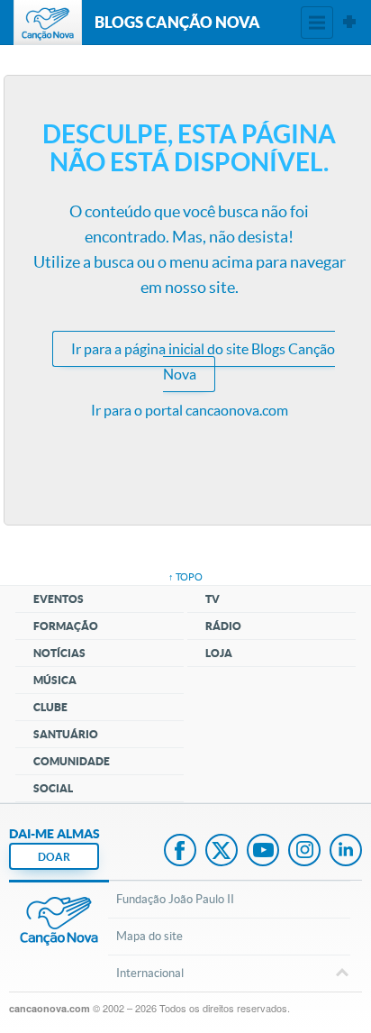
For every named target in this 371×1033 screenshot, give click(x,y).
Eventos (58, 599)
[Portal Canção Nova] (48, 22)
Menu (317, 22)
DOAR (54, 857)
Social (53, 788)
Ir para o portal (189, 410)
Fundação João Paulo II (175, 899)
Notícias (59, 653)
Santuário (65, 734)
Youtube (263, 852)
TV (212, 599)
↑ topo (185, 576)
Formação (65, 626)
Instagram (304, 852)
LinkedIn (345, 852)
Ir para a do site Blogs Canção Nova (203, 361)
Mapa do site (149, 936)
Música (55, 680)
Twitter (221, 852)
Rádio (223, 626)
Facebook (180, 852)
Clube (50, 707)
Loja (218, 653)
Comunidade (71, 761)
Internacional (150, 973)
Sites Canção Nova (349, 22)
